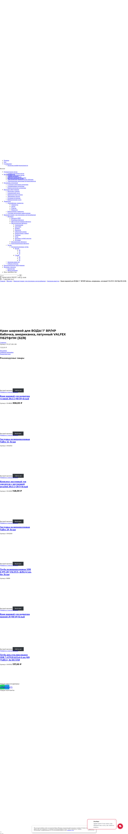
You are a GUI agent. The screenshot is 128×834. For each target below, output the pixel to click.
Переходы (14, 210)
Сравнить (3, 342)
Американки (19, 225)
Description (3, 350)
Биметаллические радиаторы (16, 188)
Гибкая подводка (12, 263)
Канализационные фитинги (20, 243)
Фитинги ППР (16, 218)
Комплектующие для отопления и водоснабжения (20, 215)
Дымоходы (7, 201)
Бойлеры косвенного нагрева (16, 178)
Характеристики (5, 354)
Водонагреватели (9, 174)
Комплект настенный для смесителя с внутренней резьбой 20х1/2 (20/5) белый (14, 484)
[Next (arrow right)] (2, 833)
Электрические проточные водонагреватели (21, 181)
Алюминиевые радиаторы (15, 186)
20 (19, 250)
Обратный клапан (21, 231)
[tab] (64, 351)
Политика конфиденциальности (17, 165)
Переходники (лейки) (22, 233)
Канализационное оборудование (14, 265)
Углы (16, 237)
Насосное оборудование (11, 189)
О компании (8, 164)
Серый (17, 255)
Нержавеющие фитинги (19, 242)
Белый (17, 248)
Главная (2, 281)
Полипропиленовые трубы (19, 247)
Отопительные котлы (10, 172)
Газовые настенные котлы (15, 173)
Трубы (9, 245)
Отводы (13, 208)
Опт (5, 162)
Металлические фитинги (19, 223)
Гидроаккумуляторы (13, 198)
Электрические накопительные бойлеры (20, 179)
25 (19, 252)
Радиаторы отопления (11, 183)
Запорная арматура (13, 262)
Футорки (18, 240)
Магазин (9, 281)
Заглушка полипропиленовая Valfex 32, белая (15, 440)
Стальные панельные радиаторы (17, 184)
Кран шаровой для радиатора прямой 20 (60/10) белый (15, 615)
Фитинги (10, 216)
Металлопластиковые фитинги (21, 221)
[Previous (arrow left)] (0, 833)
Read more (18, 433)
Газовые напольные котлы (15, 175)
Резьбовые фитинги (17, 220)
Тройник (18, 235)
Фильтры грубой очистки (23, 238)
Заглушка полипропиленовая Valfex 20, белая (15, 528)
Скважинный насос (13, 193)
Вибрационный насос (14, 199)
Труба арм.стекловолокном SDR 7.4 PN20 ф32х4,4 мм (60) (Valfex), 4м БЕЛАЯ (15, 657)
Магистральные (12, 270)
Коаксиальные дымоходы (15, 211)
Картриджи (11, 269)
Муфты (17, 228)
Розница (6, 160)
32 (19, 253)
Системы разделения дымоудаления (18, 213)
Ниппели (18, 230)
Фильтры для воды (10, 267)
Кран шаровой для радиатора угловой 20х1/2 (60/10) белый (15, 397)
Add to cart (18, 390)
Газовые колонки (12, 176)
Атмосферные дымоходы (15, 203)
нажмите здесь (70, 830)
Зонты (13, 206)
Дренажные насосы (13, 196)
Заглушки (18, 226)
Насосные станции (13, 191)
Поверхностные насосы (15, 194)
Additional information (6, 352)
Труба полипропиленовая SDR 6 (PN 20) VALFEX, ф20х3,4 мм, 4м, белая (15, 572)
